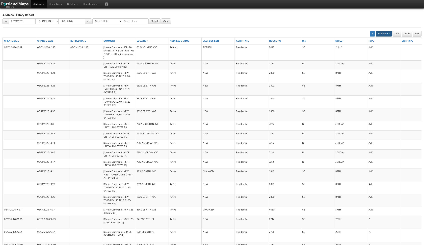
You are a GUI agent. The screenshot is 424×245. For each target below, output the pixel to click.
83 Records (384, 33)
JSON (407, 33)
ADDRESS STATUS (179, 41)
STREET (339, 41)
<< (6, 21)
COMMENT (109, 41)
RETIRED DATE (78, 41)
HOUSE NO (275, 41)
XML (417, 33)
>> (88, 21)
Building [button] (71, 4)
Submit (154, 21)
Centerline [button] (55, 4)
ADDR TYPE (242, 41)
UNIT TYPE (407, 41)
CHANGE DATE (45, 41)
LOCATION (142, 41)
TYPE (371, 41)
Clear (166, 21)
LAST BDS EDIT (211, 41)
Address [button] (38, 4)
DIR (304, 41)
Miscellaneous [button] (90, 4)
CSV (397, 33)
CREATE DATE (11, 41)
